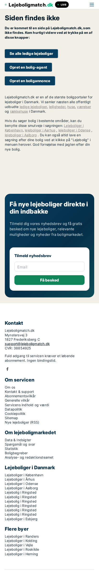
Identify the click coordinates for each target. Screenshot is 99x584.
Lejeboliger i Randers (22, 536)
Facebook (7, 369)
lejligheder (57, 107)
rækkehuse (19, 111)
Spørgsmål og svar (20, 444)
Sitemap (11, 418)
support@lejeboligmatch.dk (27, 344)
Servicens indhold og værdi (27, 405)
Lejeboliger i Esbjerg (21, 519)
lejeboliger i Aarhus (40, 130)
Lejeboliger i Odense (21, 484)
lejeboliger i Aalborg (21, 135)
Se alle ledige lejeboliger (31, 53)
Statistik (11, 449)
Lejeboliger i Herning (21, 554)
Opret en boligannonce (30, 81)
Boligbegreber (16, 453)
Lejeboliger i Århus (20, 479)
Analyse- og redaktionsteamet (29, 457)
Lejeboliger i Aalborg (21, 488)
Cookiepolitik (15, 413)
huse (71, 107)
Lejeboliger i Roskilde (22, 549)
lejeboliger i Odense (74, 130)
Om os (10, 387)
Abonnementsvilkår (20, 396)
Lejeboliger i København (24, 475)
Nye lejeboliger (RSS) (22, 422)
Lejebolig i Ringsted (21, 492)
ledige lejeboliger (33, 107)
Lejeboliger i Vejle (19, 545)
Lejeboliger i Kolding (21, 541)
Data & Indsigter (18, 440)
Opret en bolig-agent (28, 67)
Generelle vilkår (17, 400)
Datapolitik (13, 409)
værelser (84, 107)
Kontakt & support (19, 391)
